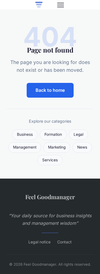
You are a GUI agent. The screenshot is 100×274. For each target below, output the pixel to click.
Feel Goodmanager (50, 197)
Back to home (50, 90)
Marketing (57, 147)
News (82, 147)
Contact (64, 242)
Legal (78, 134)
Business (25, 134)
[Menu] (60, 5)
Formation (53, 134)
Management (24, 147)
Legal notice (39, 242)
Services (50, 160)
